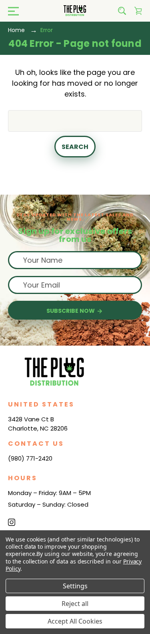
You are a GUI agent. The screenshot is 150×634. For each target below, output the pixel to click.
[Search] (122, 11)
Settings (75, 586)
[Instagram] (11, 522)
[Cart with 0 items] (138, 11)
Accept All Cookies (75, 621)
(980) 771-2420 (30, 458)
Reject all (75, 603)
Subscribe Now (71, 311)
